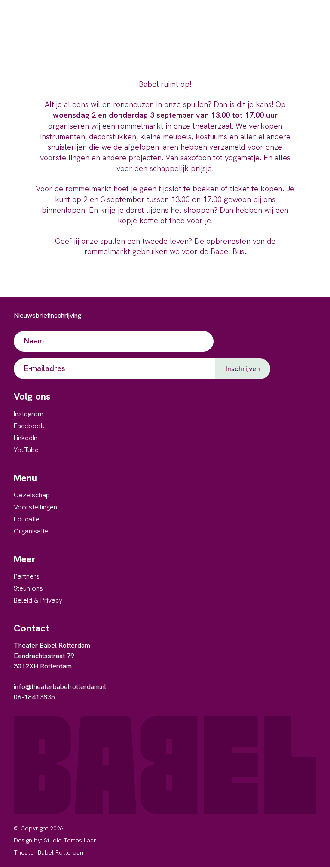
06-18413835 (34, 697)
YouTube (26, 449)
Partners (27, 576)
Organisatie (31, 531)
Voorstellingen (35, 507)
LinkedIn (25, 437)
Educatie (27, 519)
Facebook (29, 425)
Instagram (28, 413)
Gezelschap (32, 494)
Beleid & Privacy (38, 600)
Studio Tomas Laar (70, 840)
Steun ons (28, 588)
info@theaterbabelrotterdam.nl (60, 686)
